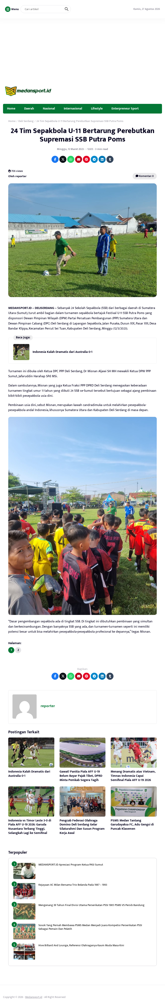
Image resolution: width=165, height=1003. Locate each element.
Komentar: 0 (146, 176)
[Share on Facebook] (55, 159)
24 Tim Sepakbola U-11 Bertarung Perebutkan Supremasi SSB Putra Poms (83, 135)
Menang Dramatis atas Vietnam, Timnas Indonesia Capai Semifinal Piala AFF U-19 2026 (133, 776)
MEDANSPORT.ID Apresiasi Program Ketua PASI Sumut (71, 864)
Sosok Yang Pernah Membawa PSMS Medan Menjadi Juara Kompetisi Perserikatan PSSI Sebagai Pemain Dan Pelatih (90, 927)
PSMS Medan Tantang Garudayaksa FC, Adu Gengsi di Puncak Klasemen (132, 825)
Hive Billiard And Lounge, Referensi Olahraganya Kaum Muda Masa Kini (81, 945)
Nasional (49, 108)
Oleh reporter (17, 176)
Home (11, 108)
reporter (48, 706)
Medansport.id (33, 997)
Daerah (29, 108)
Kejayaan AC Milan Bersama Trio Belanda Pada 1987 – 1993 (72, 884)
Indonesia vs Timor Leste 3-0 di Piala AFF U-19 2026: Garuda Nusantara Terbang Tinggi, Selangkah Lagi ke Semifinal (29, 827)
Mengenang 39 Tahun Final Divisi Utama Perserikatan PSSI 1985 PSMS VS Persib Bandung (91, 905)
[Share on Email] (78, 159)
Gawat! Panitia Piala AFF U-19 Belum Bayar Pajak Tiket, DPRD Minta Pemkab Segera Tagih (81, 776)
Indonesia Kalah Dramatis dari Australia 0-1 (62, 352)
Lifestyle (97, 108)
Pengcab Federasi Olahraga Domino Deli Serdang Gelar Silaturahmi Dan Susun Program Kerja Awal (82, 827)
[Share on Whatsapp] (70, 159)
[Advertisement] (82, 48)
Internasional (73, 108)
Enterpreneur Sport (125, 108)
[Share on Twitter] (62, 159)
